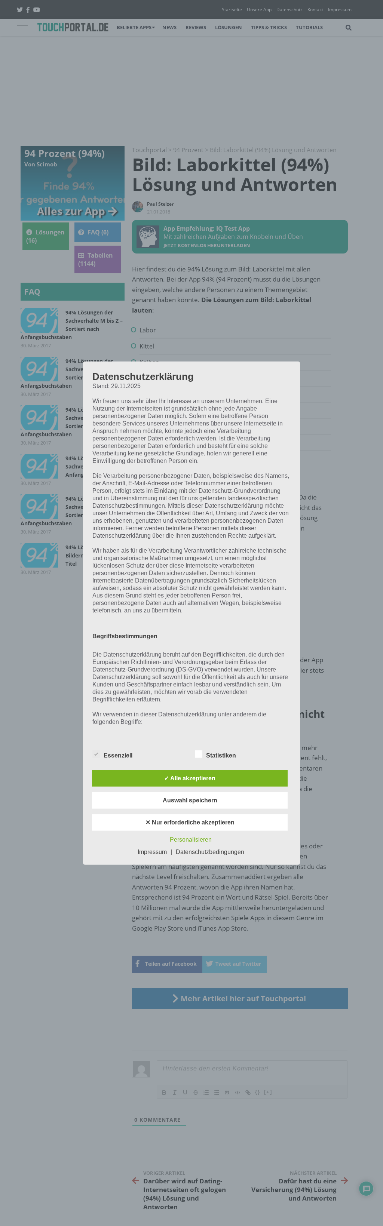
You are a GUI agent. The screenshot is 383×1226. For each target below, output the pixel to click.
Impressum (152, 852)
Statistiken (221, 755)
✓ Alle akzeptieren (189, 778)
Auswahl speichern (190, 800)
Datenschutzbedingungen (210, 852)
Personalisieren (191, 839)
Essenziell (118, 755)
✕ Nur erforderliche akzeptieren (190, 822)
